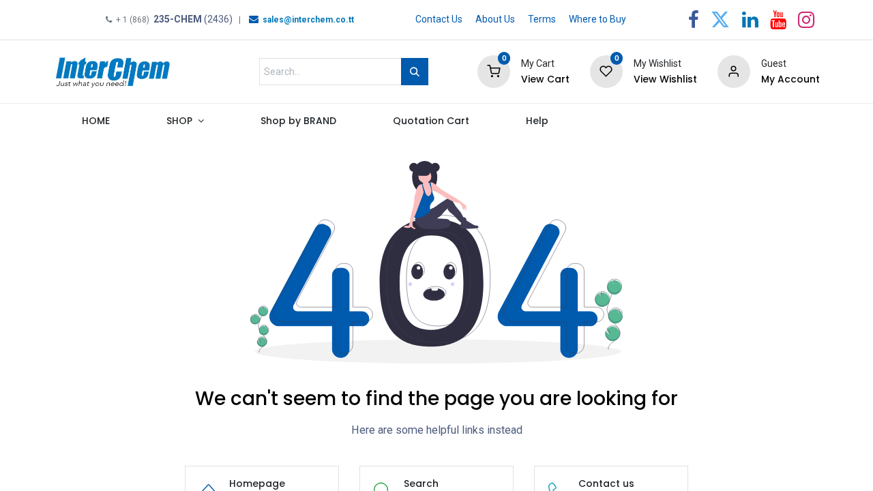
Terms (542, 19)
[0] (493, 70)
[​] (253, 19)
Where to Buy (597, 19)
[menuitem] (95, 124)
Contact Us (438, 19)
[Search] (414, 71)
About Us (495, 19)
